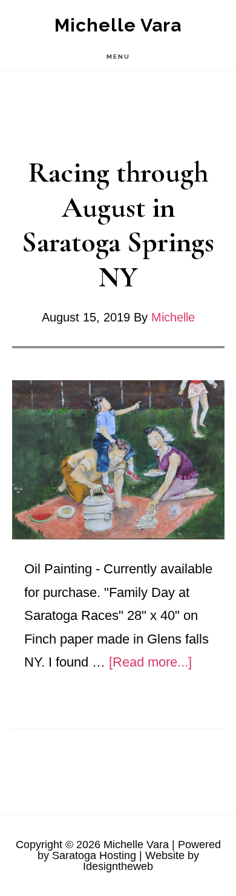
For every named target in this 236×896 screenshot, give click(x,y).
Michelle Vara (118, 25)
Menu (118, 56)
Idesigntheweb (118, 866)
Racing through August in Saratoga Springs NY (118, 225)
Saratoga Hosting (94, 855)
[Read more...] (150, 662)
